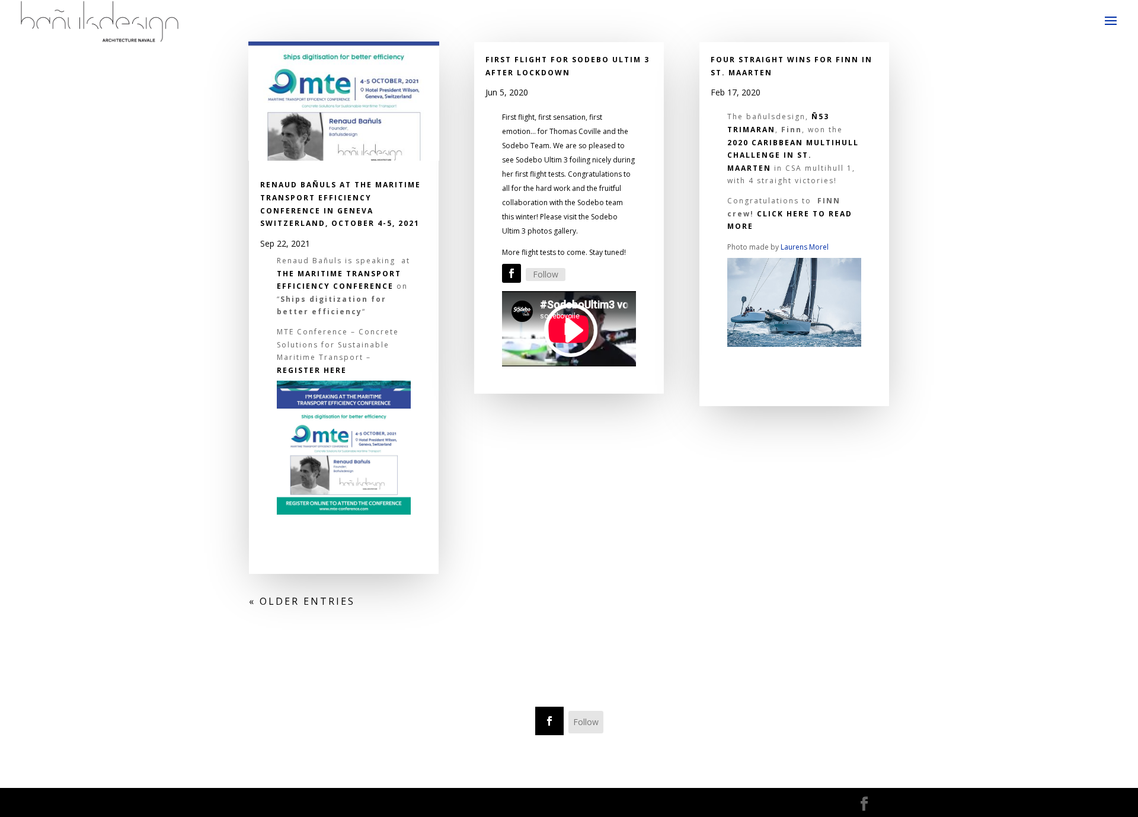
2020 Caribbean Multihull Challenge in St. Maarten (793, 155)
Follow (545, 274)
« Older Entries (302, 601)
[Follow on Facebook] (511, 273)
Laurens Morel (805, 247)
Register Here (312, 370)
